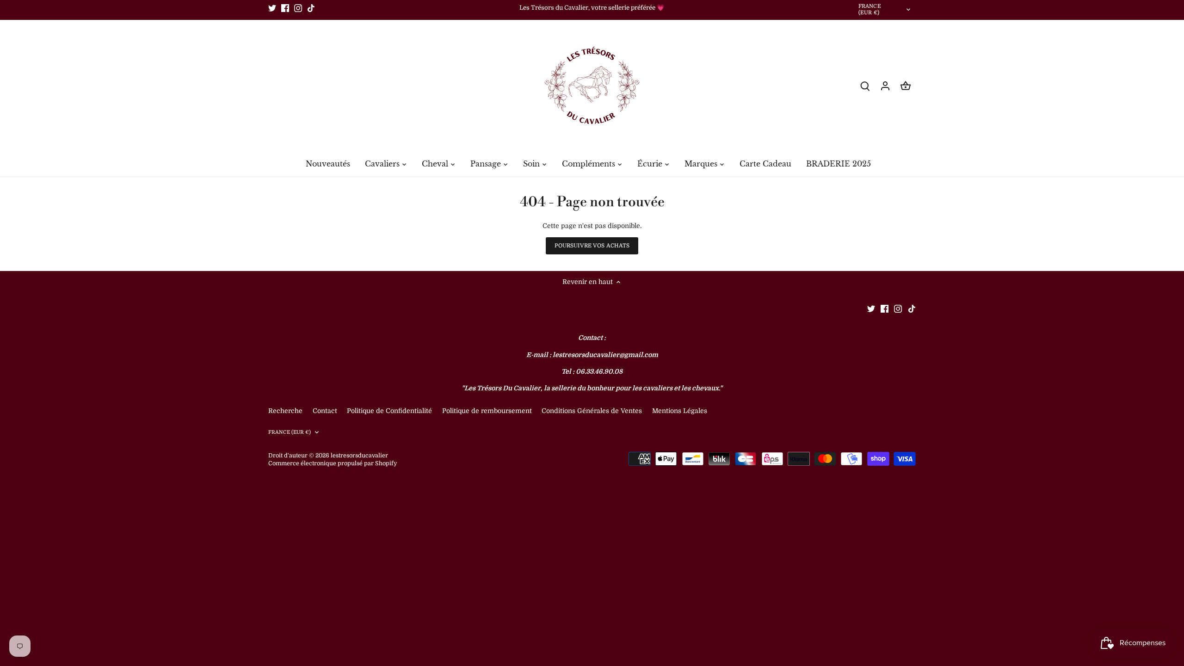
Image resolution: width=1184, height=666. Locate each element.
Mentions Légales (679, 410)
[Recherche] (865, 86)
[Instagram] (298, 7)
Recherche (285, 410)
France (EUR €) (869, 9)
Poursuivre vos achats (592, 245)
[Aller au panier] (905, 86)
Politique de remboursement (487, 410)
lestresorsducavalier (359, 455)
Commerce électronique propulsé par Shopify (332, 463)
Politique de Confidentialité (389, 410)
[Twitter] (272, 7)
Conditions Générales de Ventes (592, 410)
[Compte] (885, 86)
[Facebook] (285, 7)
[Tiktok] (311, 7)
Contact (326, 410)
